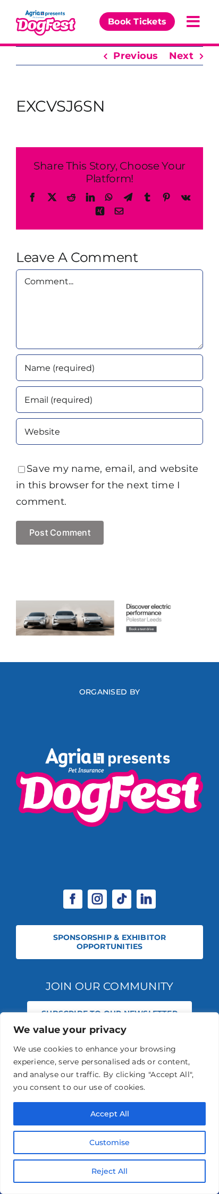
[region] (109, 1103)
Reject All (109, 1171)
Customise (109, 1142)
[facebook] (72, 899)
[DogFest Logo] (45, 13)
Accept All (109, 1114)
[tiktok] (121, 899)
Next (181, 56)
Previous (135, 56)
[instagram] (97, 899)
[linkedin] (146, 899)
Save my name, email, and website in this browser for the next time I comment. (107, 485)
